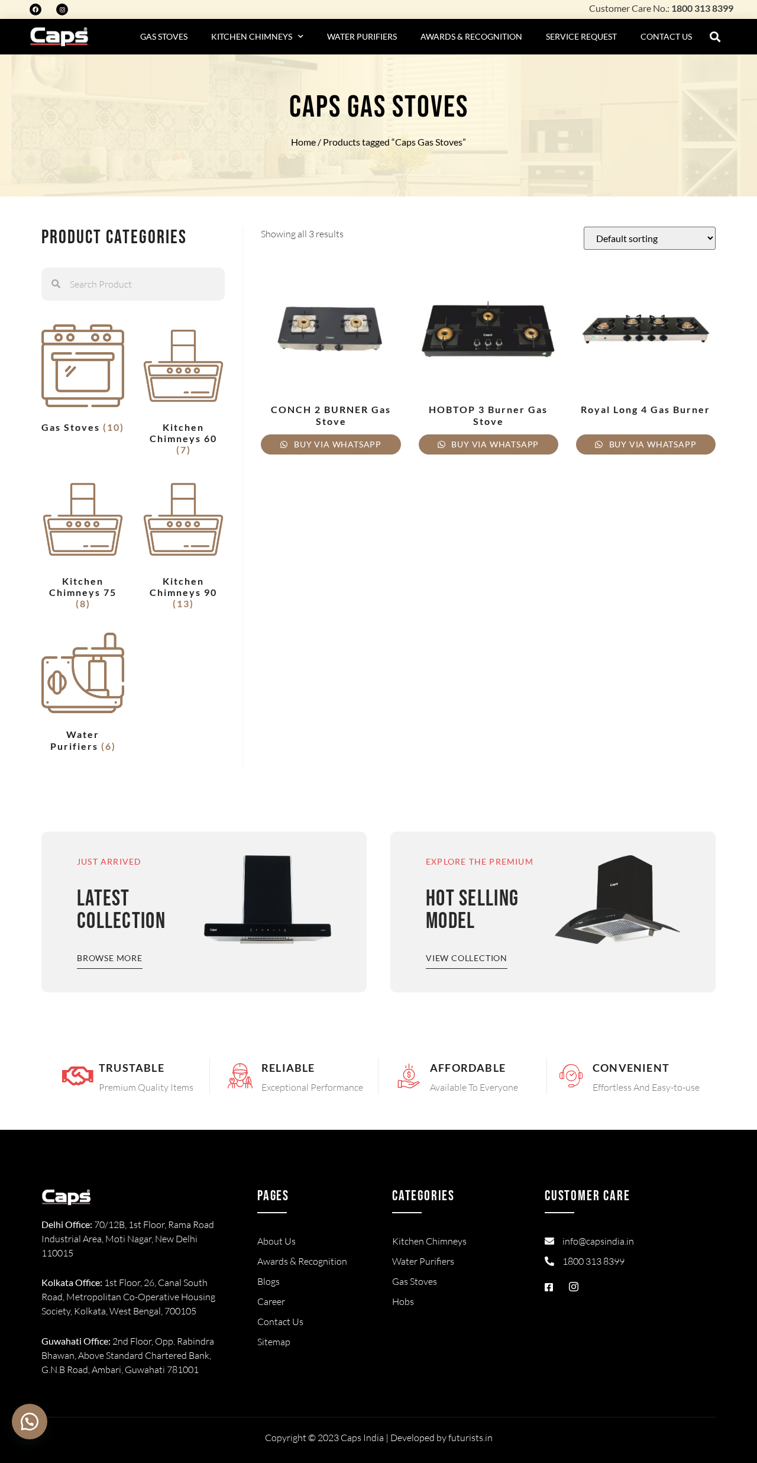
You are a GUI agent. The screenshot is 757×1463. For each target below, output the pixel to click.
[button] (715, 37)
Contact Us (666, 36)
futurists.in (470, 1437)
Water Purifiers (362, 36)
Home (303, 141)
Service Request (581, 36)
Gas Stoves (163, 36)
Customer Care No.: (661, 8)
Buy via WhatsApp (336, 444)
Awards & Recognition (471, 36)
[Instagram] (62, 9)
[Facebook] (35, 9)
